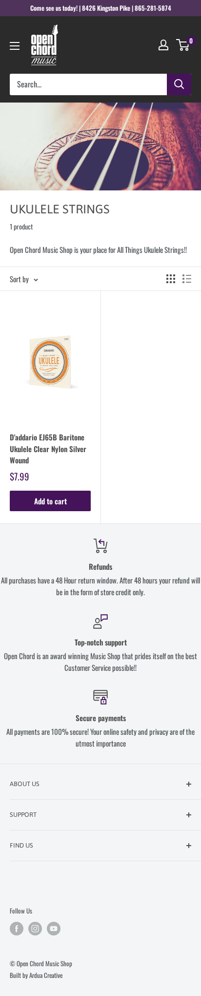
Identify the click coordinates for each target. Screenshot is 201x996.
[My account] (163, 45)
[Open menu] (15, 46)
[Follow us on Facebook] (16, 928)
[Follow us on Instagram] (35, 928)
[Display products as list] (186, 278)
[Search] (179, 84)
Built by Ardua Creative (36, 975)
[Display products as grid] (170, 278)
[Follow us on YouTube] (53, 928)
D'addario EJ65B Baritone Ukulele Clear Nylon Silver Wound (48, 448)
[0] (183, 45)
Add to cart (50, 501)
